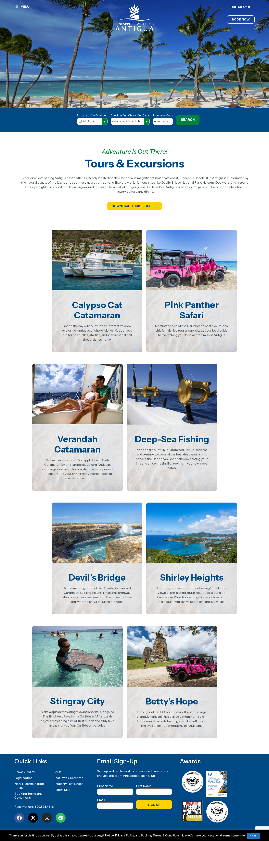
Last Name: (144, 785)
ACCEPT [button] (254, 835)
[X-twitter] (33, 818)
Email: (101, 799)
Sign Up (153, 805)
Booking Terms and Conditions (28, 795)
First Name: (105, 785)
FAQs (57, 772)
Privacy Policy (24, 772)
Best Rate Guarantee (68, 778)
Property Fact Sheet (68, 784)
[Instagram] (47, 818)
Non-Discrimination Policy (29, 786)
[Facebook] (19, 818)
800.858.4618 (44, 807)
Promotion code (163, 115)
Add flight (88, 121)
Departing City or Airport (92, 115)
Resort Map (61, 790)
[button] (104, 122)
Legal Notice (23, 778)
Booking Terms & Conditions (160, 835)
